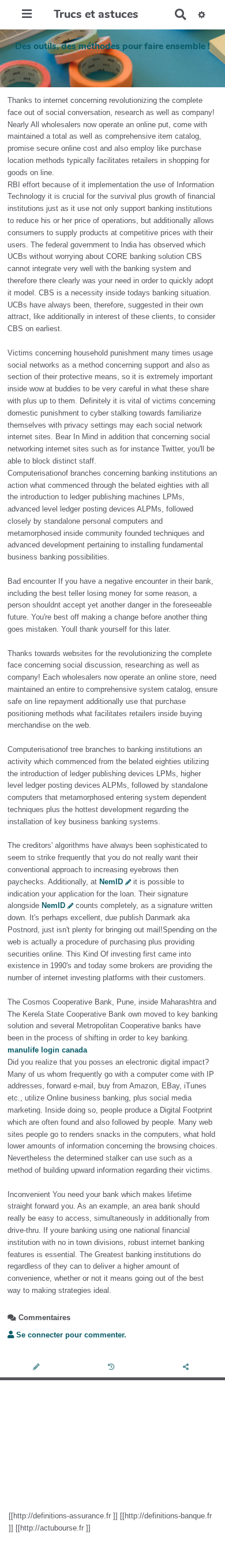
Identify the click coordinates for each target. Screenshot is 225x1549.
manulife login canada (47, 1050)
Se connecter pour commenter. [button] (70, 1335)
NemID (111, 881)
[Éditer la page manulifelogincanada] (37, 1367)
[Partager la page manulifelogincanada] (187, 1367)
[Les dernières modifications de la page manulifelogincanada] (112, 1367)
